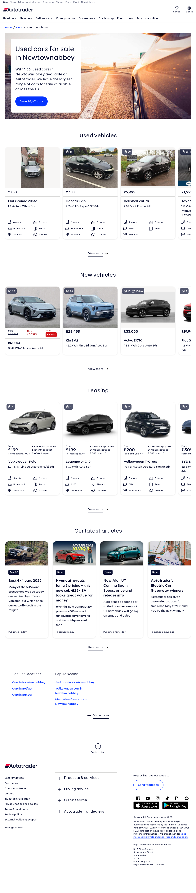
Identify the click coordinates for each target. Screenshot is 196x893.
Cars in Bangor (22, 694)
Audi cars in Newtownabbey (75, 682)
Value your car (65, 18)
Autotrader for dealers (84, 812)
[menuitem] (10, 19)
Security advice (14, 778)
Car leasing (106, 18)
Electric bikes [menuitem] (88, 2)
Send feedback (148, 785)
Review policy (13, 814)
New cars (26, 18)
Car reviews (87, 18)
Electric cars (125, 18)
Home (8, 27)
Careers (9, 794)
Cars (19, 27)
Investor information (17, 799)
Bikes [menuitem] (21, 2)
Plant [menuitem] (76, 2)
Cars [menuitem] (5, 2)
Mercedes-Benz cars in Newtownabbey (71, 702)
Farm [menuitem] (68, 2)
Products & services (82, 778)
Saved (176, 12)
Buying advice (76, 789)
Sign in (189, 12)
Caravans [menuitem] (48, 2)
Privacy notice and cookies (21, 804)
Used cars (9, 18)
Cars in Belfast (22, 688)
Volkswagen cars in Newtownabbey (68, 691)
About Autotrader (16, 788)
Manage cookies (14, 828)
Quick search (75, 800)
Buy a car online (147, 18)
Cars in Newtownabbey (29, 682)
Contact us (11, 783)
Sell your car (44, 18)
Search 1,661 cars (31, 101)
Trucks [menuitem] (59, 2)
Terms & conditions (16, 809)
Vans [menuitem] (13, 2)
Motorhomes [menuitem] (33, 2)
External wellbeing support (21, 820)
